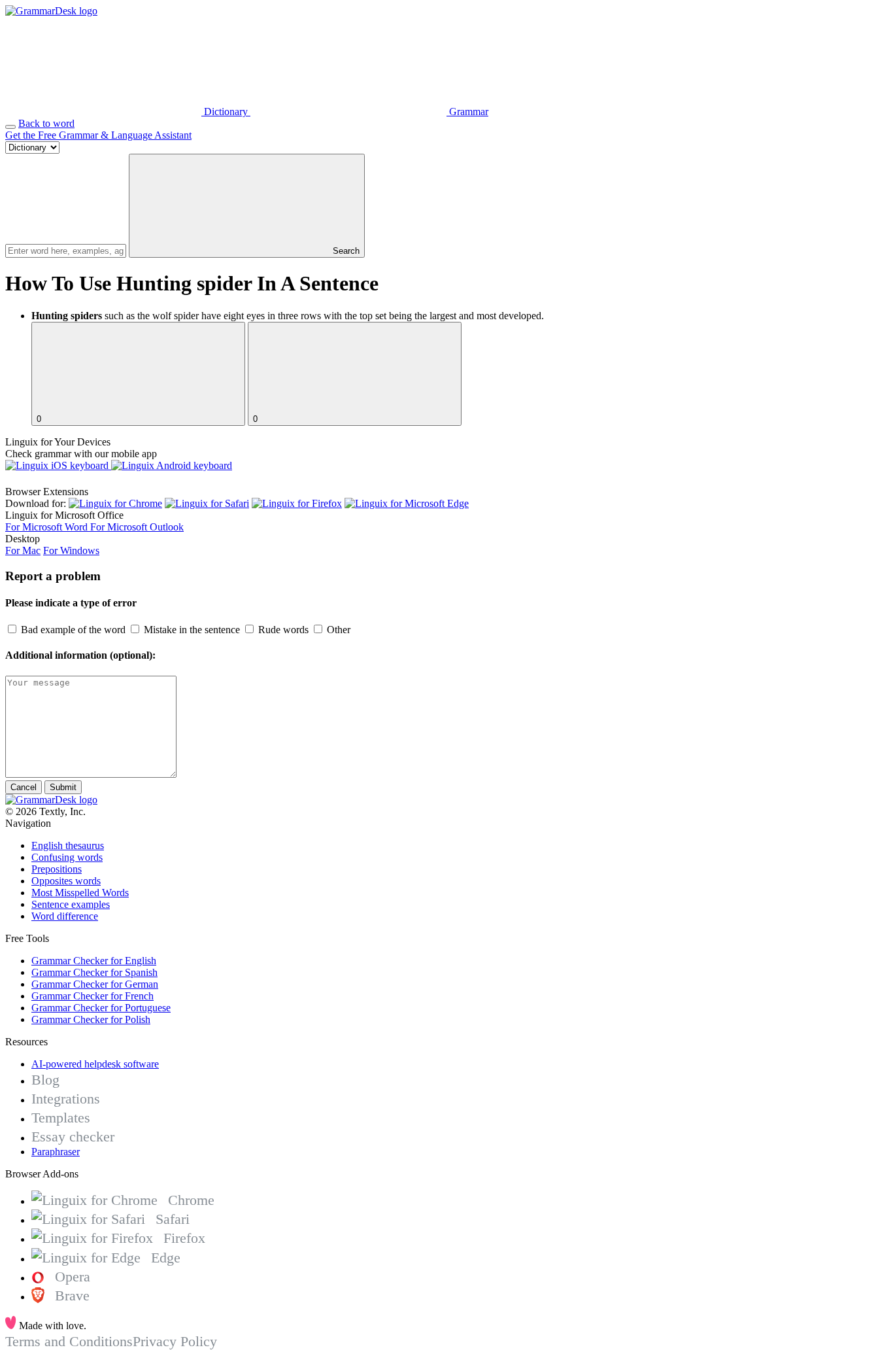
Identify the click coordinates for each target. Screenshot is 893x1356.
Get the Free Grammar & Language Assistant (98, 135)
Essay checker (72, 1136)
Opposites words (66, 880)
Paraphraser (55, 1151)
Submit (63, 787)
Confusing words (67, 857)
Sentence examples (70, 904)
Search (345, 251)
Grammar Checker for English (93, 960)
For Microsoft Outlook (137, 526)
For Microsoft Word (47, 526)
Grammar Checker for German (94, 984)
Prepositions (56, 869)
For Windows (71, 550)
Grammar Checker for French (92, 995)
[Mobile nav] (10, 127)
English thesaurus (67, 845)
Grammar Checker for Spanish (94, 972)
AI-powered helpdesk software (95, 1063)
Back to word (46, 123)
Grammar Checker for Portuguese (101, 1007)
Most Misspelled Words (80, 892)
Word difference (64, 916)
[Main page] (51, 10)
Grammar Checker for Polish (90, 1019)
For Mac (23, 550)
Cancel (23, 787)
